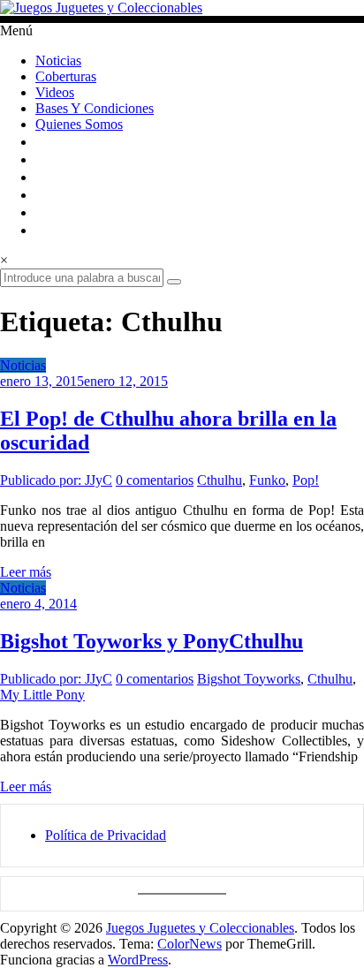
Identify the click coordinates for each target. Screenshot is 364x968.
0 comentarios (154, 480)
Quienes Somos (79, 124)
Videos (54, 92)
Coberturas (65, 76)
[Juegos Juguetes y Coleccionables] (182, 8)
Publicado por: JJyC (56, 480)
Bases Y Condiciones (94, 108)
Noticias (58, 60)
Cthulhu (219, 480)
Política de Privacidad (105, 835)
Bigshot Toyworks (248, 678)
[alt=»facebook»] (42, 177)
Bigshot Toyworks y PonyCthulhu (151, 641)
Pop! (305, 480)
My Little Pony (42, 694)
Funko (267, 480)
